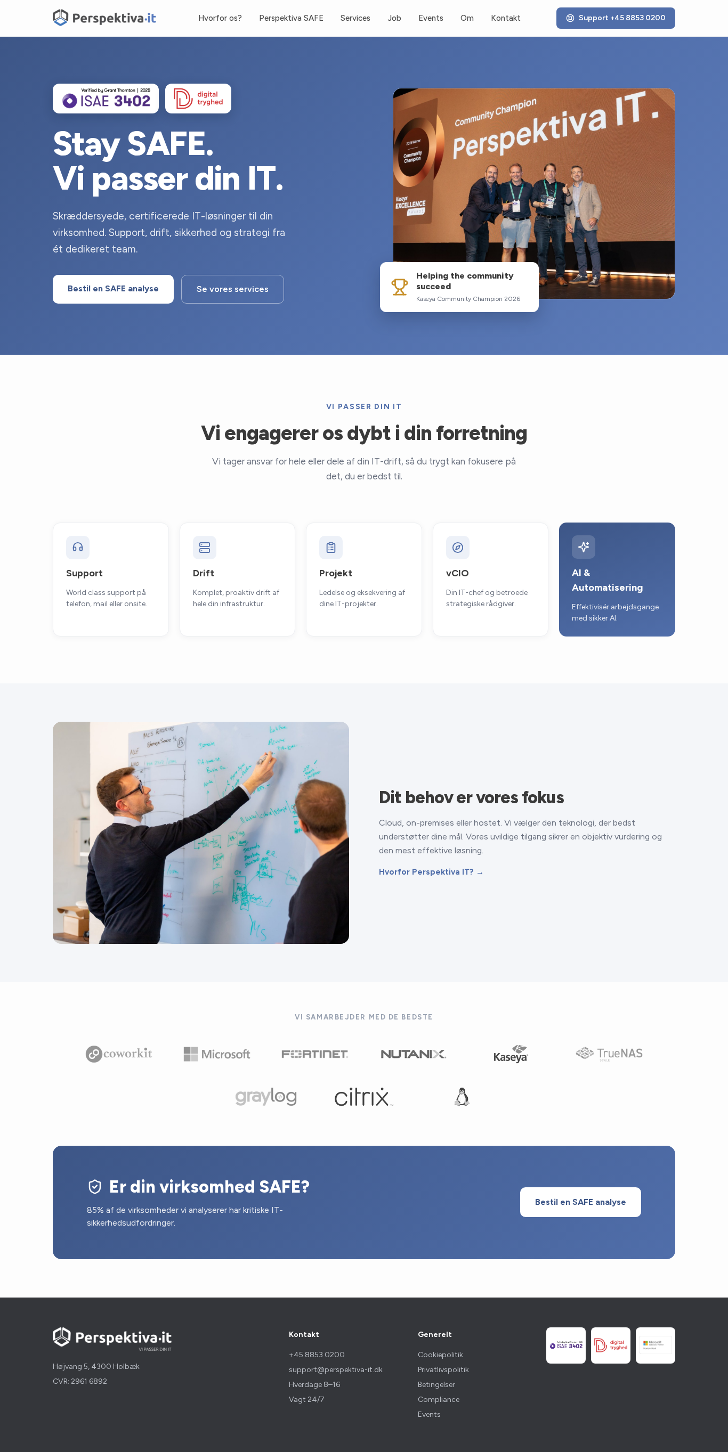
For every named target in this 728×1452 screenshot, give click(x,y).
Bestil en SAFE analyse (113, 288)
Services (355, 18)
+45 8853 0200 (317, 1354)
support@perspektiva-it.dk (336, 1369)
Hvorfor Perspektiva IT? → (431, 872)
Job (394, 18)
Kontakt (506, 18)
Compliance (438, 1399)
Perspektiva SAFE (291, 18)
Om (467, 18)
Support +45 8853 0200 (622, 17)
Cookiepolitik (440, 1354)
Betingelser (436, 1384)
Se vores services (233, 289)
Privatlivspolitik (443, 1369)
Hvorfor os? (220, 18)
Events (430, 18)
